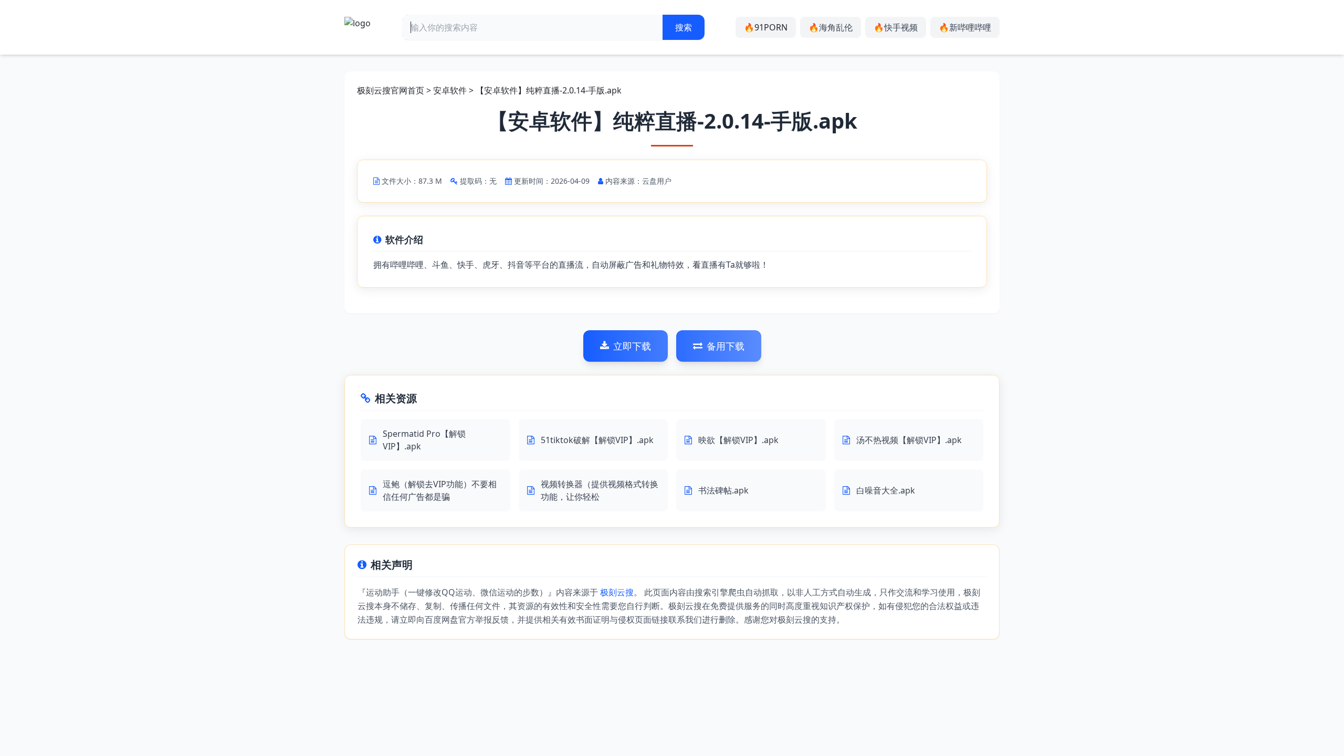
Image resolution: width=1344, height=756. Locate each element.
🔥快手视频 (896, 27)
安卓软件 (450, 90)
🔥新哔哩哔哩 (965, 27)
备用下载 (725, 346)
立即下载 (632, 346)
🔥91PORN (766, 27)
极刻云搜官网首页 (390, 90)
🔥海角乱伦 (830, 27)
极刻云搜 (617, 592)
